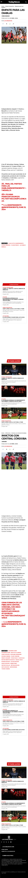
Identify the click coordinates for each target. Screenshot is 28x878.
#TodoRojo (14, 197)
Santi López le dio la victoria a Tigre (13, 308)
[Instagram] (4, 842)
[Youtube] (11, 842)
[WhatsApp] (9, 23)
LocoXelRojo (8, 20)
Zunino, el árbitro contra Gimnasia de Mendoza (14, 289)
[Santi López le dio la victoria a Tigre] (14, 413)
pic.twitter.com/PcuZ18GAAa (13, 200)
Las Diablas (23, 245)
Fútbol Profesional (8, 287)
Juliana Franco (15, 245)
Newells (3, 246)
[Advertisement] (14, 61)
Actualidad (6, 316)
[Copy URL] (13, 23)
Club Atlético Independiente (16, 243)
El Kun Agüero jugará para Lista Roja (13, 317)
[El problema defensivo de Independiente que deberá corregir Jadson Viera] (14, 391)
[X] (6, 23)
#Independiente (16, 188)
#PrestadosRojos (7, 307)
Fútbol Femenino (9, 6)
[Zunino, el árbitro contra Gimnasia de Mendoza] (14, 369)
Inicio (2, 6)
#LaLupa (5, 296)
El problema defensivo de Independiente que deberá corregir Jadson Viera (13, 299)
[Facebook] (2, 23)
